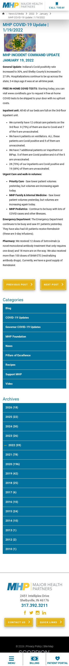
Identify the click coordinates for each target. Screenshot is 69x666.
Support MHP (14, 374)
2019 (12, 473)
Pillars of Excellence (18, 355)
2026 (12, 407)
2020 (13, 464)
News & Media (16, 13)
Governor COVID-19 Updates (23, 327)
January (44, 13)
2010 (11, 549)
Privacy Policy (34, 646)
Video (9, 383)
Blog (8, 308)
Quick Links (48, 622)
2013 (11, 530)
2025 (12, 417)
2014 (12, 520)
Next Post (51, 284)
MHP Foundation (16, 336)
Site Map (48, 646)
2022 (31, 13)
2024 (12, 426)
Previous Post (17, 284)
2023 (12, 435)
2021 (12, 454)
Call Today (57, 7)
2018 (12, 483)
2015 (12, 511)
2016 (12, 502)
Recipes (10, 364)
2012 (11, 539)
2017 (11, 492)
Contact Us (16, 622)
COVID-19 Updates (17, 317)
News (9, 346)
